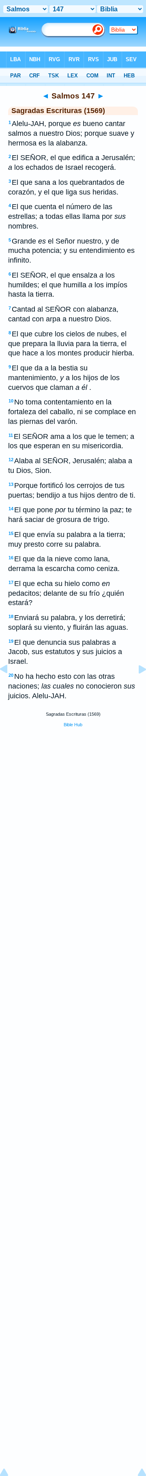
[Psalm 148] (136, 687)
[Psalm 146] (10, 687)
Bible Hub (73, 724)
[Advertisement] (73, 795)
